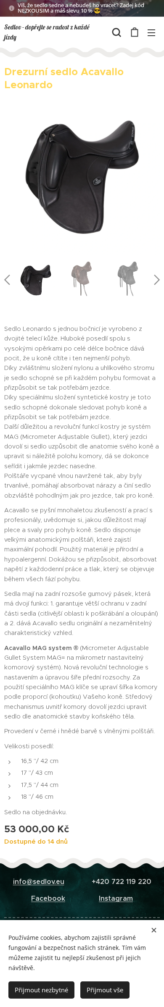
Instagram (116, 898)
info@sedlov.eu (38, 881)
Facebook (48, 898)
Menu (151, 32)
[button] (116, 32)
